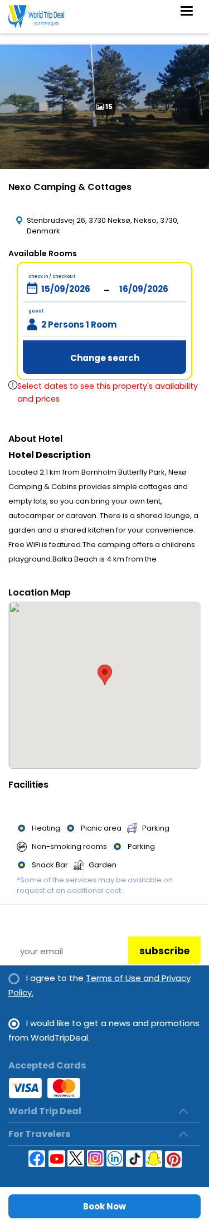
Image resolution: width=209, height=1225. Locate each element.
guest (35, 311)
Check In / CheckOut (51, 277)
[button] (104, 675)
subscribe (164, 951)
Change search (104, 358)
